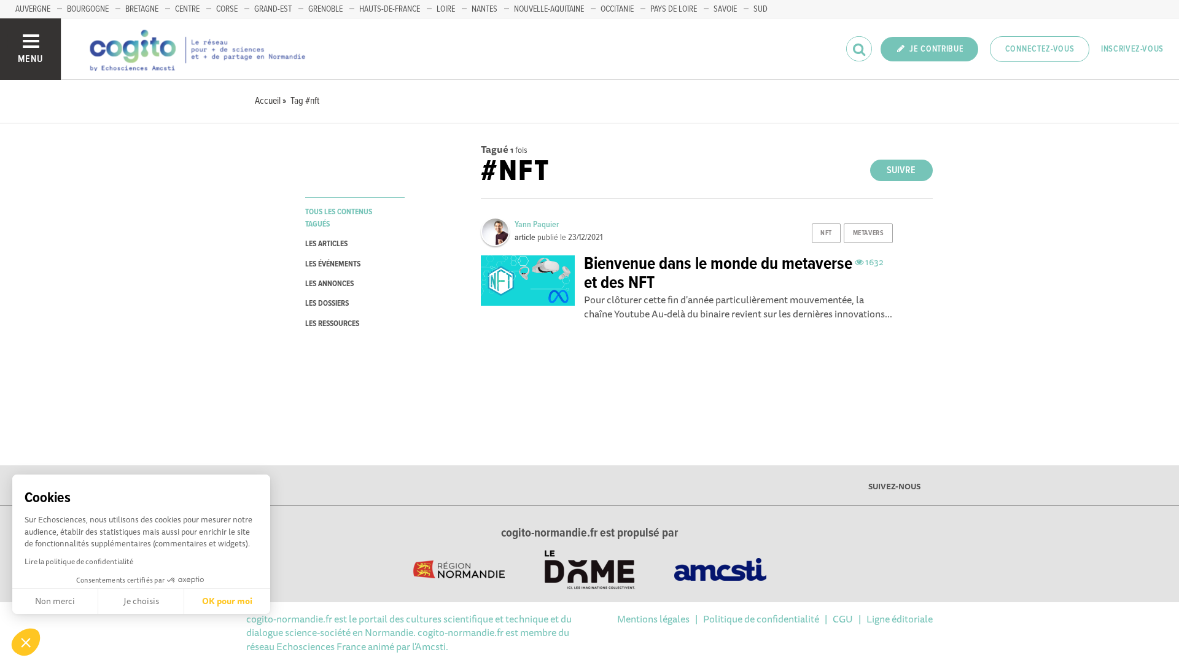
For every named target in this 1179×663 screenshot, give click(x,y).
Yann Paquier (537, 224)
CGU (843, 619)
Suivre (901, 170)
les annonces (329, 284)
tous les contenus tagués (338, 218)
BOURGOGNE (88, 9)
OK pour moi (227, 601)
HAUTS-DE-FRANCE (389, 9)
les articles (326, 244)
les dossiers (327, 303)
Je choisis (141, 601)
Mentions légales (653, 619)
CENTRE (187, 9)
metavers (868, 233)
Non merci (55, 601)
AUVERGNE (32, 9)
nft (826, 233)
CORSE (227, 9)
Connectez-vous (1040, 49)
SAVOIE (725, 9)
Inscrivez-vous (1132, 49)
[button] (26, 642)
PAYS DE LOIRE (673, 9)
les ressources (332, 324)
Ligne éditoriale (899, 619)
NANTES (484, 9)
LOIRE (446, 9)
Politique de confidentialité (761, 619)
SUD (760, 9)
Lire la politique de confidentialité (79, 561)
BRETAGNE (141, 9)
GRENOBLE (325, 9)
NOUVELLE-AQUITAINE (549, 9)
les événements (332, 264)
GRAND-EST (273, 9)
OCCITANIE (617, 9)
